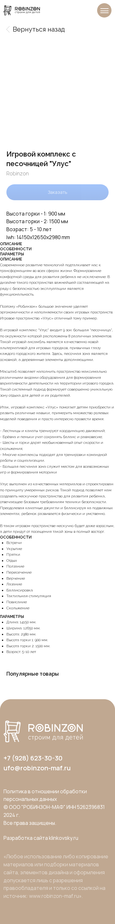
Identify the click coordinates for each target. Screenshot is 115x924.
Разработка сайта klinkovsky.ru (41, 837)
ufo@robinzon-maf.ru (37, 767)
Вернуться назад (39, 29)
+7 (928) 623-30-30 (33, 757)
